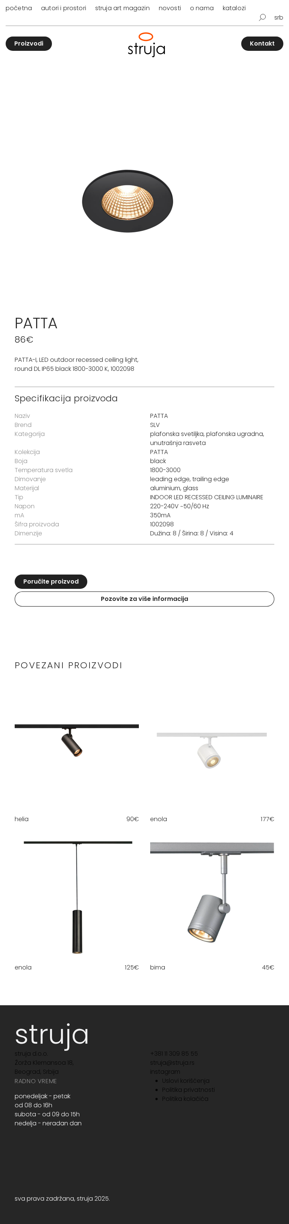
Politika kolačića (185, 1098)
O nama (202, 8)
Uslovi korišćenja (186, 1080)
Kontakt (262, 43)
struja (52, 1034)
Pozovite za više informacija (144, 598)
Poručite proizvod (51, 581)
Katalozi (234, 8)
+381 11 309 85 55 (174, 1053)
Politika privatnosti (188, 1089)
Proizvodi (28, 43)
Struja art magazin (122, 8)
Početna (19, 8)
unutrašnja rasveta (178, 443)
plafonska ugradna (234, 434)
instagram (165, 1071)
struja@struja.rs (172, 1062)
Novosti (170, 8)
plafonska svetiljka (177, 434)
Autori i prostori (63, 8)
